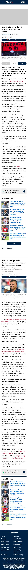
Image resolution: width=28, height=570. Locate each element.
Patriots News (9, 248)
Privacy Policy (17, 544)
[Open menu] (2, 2)
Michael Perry (7, 34)
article (18, 166)
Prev (6, 63)
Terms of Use (5, 547)
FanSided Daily (17, 541)
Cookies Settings (18, 555)
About (3, 536)
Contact (3, 539)
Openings (16, 536)
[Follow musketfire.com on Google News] (24, 191)
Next (22, 63)
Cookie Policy (17, 547)
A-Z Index (4, 555)
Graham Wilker (7, 274)
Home (2, 248)
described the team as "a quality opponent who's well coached (12, 352)
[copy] (11, 37)
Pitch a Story (5, 544)
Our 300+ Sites (17, 539)
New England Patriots (16, 81)
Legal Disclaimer (6, 550)
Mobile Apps (5, 541)
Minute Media (8, 558)
